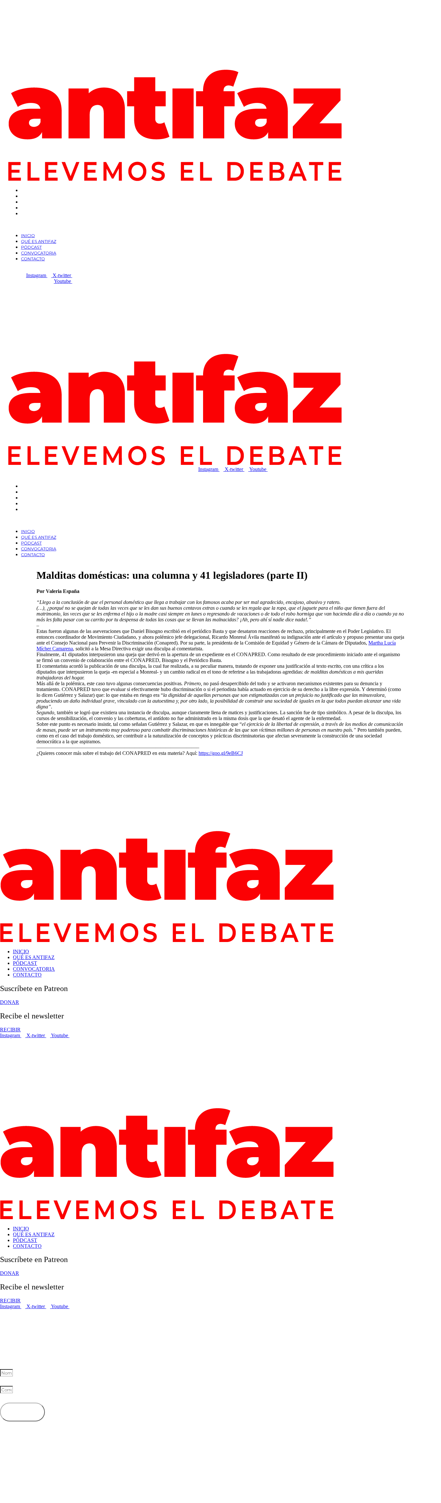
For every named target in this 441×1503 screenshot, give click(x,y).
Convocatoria (38, 207)
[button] (140, 224)
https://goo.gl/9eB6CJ (221, 753)
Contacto (33, 213)
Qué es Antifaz (38, 196)
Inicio (28, 190)
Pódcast (31, 202)
